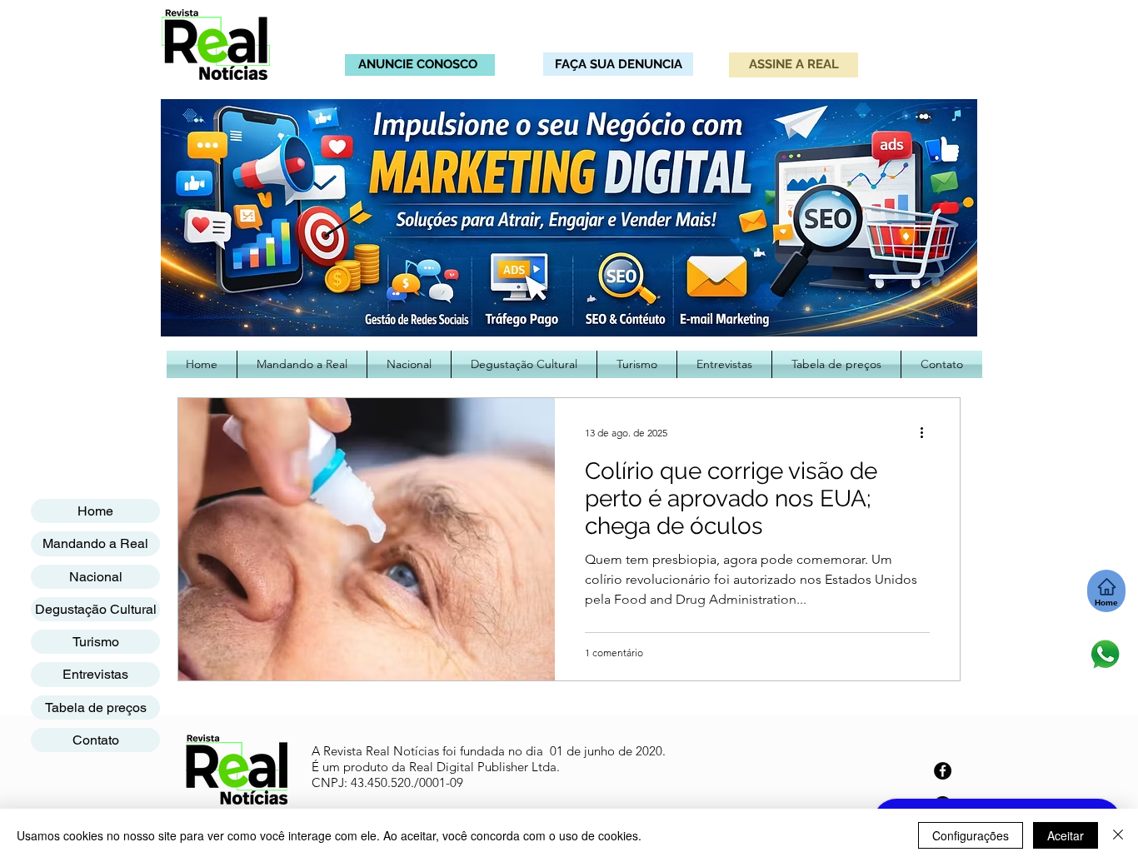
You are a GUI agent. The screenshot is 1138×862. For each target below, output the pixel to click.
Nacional (95, 577)
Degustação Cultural (96, 609)
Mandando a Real (95, 543)
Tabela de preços (96, 707)
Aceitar (1065, 835)
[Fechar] (1118, 835)
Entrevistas (95, 674)
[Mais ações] (927, 432)
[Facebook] (942, 771)
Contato (95, 740)
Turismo (95, 642)
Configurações (970, 835)
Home (95, 511)
